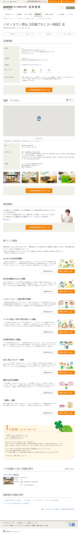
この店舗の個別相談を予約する (39, 90)
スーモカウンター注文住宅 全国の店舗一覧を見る (59, 509)
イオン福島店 (27, 500)
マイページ (70, 14)
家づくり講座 (28, 14)
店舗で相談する (55, 1)
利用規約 (11, 525)
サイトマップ (6, 525)
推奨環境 (33, 525)
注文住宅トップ (9, 14)
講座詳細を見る (48, 271)
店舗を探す (38, 14)
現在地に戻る (39, 138)
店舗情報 (12, 34)
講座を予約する (66, 271)
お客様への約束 (49, 14)
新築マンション (71, 7)
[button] (39, 120)
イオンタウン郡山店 (37, 500)
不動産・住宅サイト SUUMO (42, 525)
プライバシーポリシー (19, 525)
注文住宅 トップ (21, 18)
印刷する (71, 100)
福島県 (32, 18)
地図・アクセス (30, 34)
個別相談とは (8, 219)
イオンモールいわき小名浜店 (51, 500)
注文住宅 (62, 7)
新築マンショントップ (33, 522)
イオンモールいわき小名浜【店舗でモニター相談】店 (16, 503)
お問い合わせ (27, 525)
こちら (46, 2)
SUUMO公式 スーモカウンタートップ (9, 18)
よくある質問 (60, 14)
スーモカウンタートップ (9, 522)
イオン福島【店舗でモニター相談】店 (12, 500)
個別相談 (19, 14)
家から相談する (68, 1)
